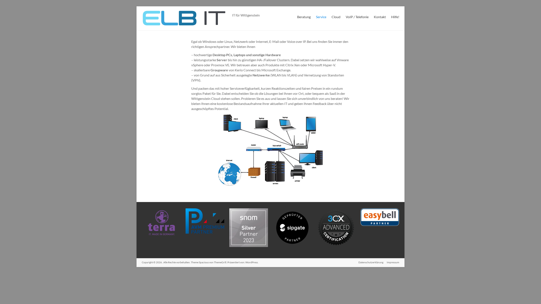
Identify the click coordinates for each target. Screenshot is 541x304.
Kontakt (380, 17)
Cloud (336, 17)
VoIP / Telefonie (357, 17)
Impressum (393, 262)
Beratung (304, 17)
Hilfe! (395, 17)
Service (321, 17)
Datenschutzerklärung (370, 262)
